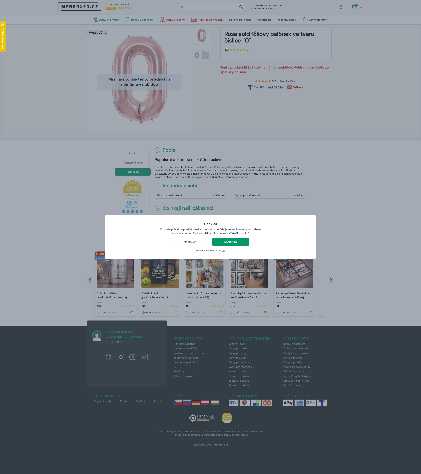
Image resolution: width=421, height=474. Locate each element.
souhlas (236, 229)
